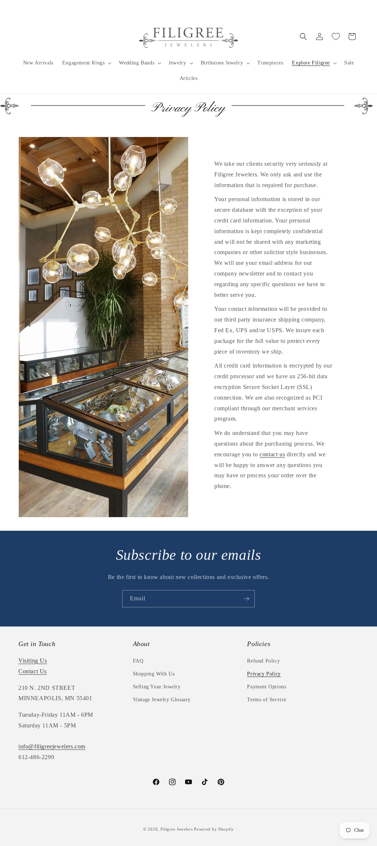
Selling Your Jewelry (157, 686)
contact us (272, 454)
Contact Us (32, 671)
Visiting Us (32, 660)
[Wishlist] (336, 36)
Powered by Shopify (214, 829)
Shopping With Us (154, 674)
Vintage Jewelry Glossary (162, 699)
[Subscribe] (246, 598)
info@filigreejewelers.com (51, 746)
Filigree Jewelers (177, 829)
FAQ (138, 661)
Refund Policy (263, 661)
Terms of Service (266, 699)
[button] (86, 63)
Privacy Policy (264, 674)
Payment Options (266, 686)
